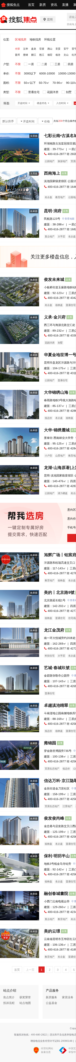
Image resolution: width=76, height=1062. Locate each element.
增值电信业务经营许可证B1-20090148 (51, 1041)
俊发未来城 (54, 279)
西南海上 (52, 173)
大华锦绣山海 (56, 392)
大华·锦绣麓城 (57, 430)
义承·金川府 (55, 317)
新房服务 (51, 997)
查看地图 (69, 218)
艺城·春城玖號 (57, 667)
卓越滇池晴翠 (56, 705)
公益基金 (51, 1003)
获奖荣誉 (25, 997)
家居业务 (67, 997)
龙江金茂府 (54, 630)
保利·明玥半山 (57, 856)
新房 (42, 4)
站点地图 (25, 1003)
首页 (31, 4)
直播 (65, 4)
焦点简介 (9, 997)
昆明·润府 (53, 211)
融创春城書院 (56, 893)
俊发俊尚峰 (54, 818)
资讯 (54, 4)
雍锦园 (50, 743)
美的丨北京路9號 (59, 592)
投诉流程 (9, 1003)
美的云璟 (52, 931)
